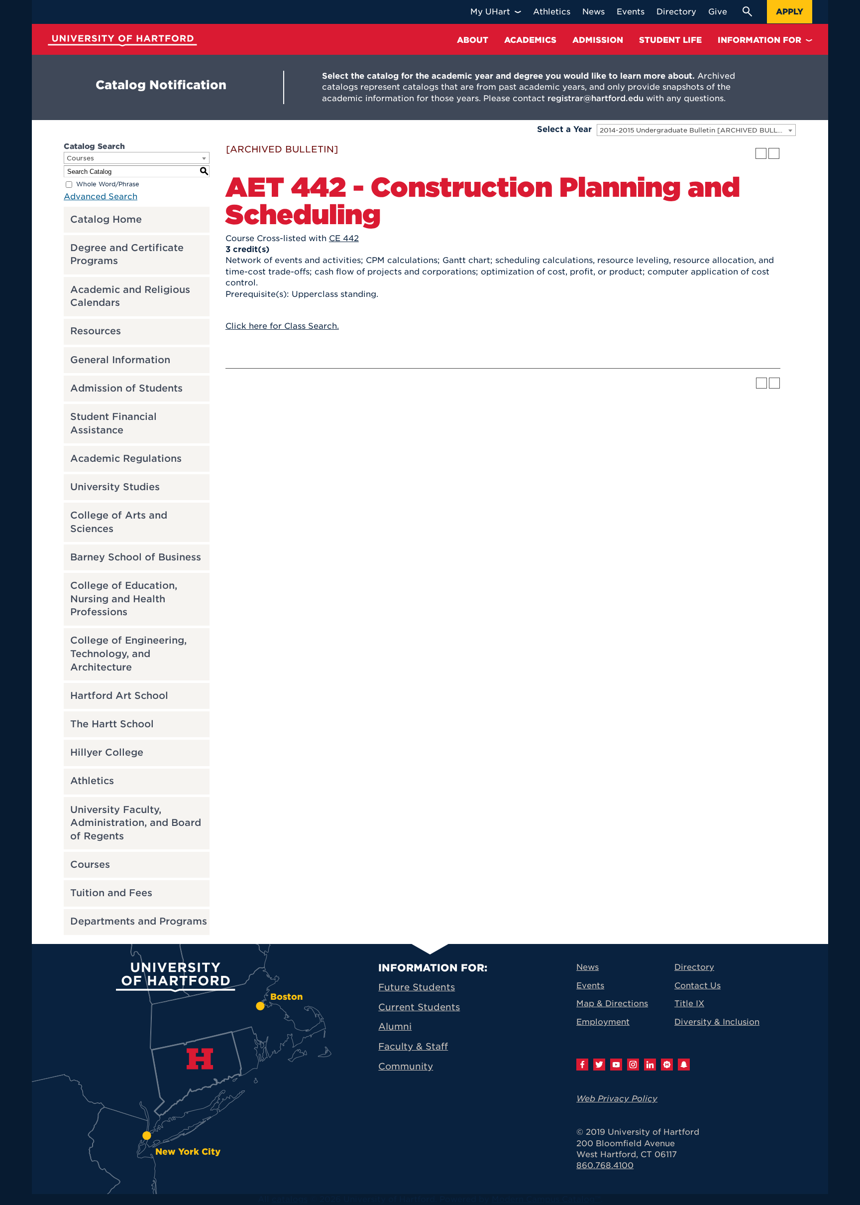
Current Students (419, 1007)
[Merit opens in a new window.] (667, 1065)
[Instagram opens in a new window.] (633, 1065)
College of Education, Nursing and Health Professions (123, 599)
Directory (694, 967)
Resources (95, 331)
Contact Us (697, 985)
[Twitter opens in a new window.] (599, 1065)
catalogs (290, 1199)
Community (405, 1066)
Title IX (689, 1003)
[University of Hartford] (122, 40)
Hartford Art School (119, 695)
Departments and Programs (138, 921)
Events (590, 985)
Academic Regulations (126, 458)
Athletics (92, 781)
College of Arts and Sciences (118, 522)
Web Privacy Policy (616, 1098)
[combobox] (696, 130)
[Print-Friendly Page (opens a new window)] (760, 153)
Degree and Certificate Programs (127, 254)
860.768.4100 (605, 1165)
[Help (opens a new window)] (773, 153)
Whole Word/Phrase (107, 184)
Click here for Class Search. (282, 326)
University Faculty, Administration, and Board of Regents (135, 823)
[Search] (747, 11)
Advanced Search (100, 196)
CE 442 (344, 238)
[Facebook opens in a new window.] (582, 1065)
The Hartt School (112, 724)
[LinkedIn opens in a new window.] (650, 1065)
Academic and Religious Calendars (130, 296)
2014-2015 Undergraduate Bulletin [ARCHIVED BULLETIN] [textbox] (697, 130)
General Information (120, 360)
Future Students (416, 987)
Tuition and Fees (111, 893)
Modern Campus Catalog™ (546, 1199)
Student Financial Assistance (113, 423)
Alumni (395, 1026)
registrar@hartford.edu (595, 98)
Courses (90, 864)
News (587, 967)
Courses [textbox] (80, 158)
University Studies (115, 487)
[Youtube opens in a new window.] (616, 1065)
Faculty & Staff (413, 1046)
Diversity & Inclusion (716, 1022)
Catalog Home (106, 219)
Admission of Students (126, 388)
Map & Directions (612, 1003)
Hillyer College (106, 752)
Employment (603, 1022)
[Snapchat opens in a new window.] (684, 1065)
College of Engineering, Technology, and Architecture (128, 653)
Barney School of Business (135, 557)
